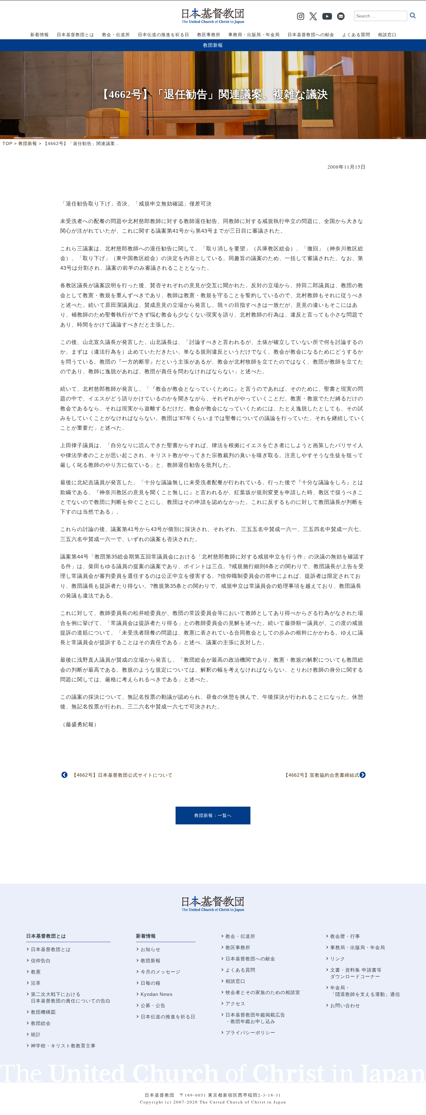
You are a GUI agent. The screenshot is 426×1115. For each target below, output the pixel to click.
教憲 (36, 971)
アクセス (235, 1003)
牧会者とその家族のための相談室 (262, 992)
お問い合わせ (345, 1005)
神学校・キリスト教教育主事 (63, 1045)
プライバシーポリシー (250, 1032)
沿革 (36, 983)
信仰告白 (41, 960)
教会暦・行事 (345, 936)
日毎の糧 (151, 983)
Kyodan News (157, 994)
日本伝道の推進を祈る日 (168, 1016)
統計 (36, 1034)
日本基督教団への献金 (250, 958)
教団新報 (213, 45)
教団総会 (41, 1023)
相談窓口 (235, 981)
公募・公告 (153, 1005)
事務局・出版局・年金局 (357, 947)
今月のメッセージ (161, 971)
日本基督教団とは (46, 936)
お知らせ (151, 949)
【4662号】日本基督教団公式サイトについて (122, 775)
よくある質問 (240, 970)
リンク (337, 958)
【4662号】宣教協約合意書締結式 (321, 775)
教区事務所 (237, 947)
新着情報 (146, 936)
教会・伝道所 (240, 936)
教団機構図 (43, 1012)
